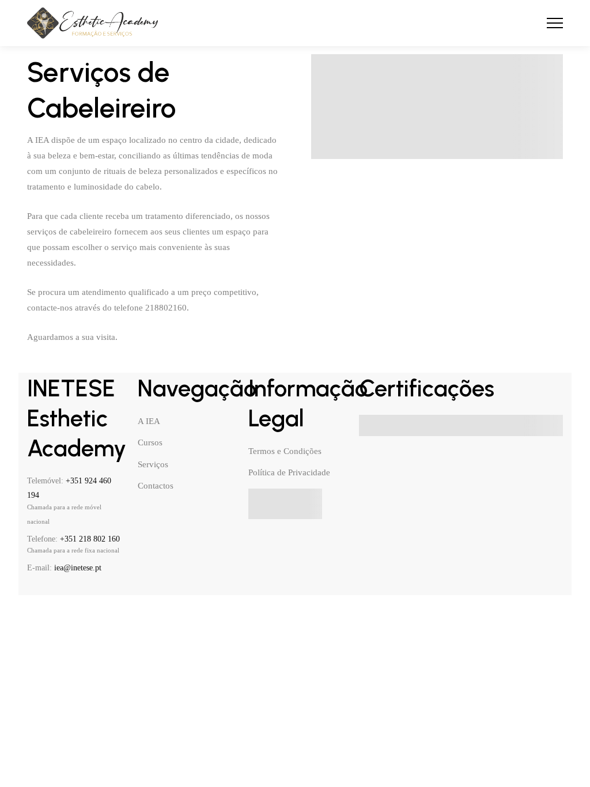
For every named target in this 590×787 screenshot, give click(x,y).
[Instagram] (71, 589)
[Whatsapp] (111, 589)
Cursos (150, 442)
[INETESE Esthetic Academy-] (92, 23)
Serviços (153, 464)
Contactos (155, 485)
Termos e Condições (285, 451)
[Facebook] (31, 589)
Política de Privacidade (289, 472)
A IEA (149, 421)
